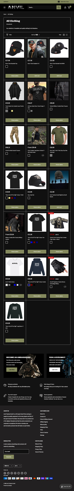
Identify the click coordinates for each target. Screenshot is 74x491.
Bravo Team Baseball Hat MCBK (57, 63)
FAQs (41, 430)
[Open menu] (4, 7)
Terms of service (44, 432)
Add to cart (37, 76)
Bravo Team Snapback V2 (33, 63)
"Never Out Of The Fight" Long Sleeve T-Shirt (15, 327)
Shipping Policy (44, 427)
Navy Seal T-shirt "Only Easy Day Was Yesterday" (58, 151)
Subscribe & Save (65, 1)
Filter (10, 35)
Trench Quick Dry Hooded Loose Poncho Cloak (15, 107)
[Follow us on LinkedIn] (22, 473)
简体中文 (7, 466)
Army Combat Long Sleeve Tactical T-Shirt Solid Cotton (36, 151)
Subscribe (8, 457)
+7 (65, 286)
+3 (20, 285)
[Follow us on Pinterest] (15, 473)
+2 (42, 155)
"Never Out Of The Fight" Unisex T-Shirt (14, 195)
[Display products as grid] (64, 35)
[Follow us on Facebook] (5, 473)
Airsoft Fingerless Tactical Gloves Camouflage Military (57, 282)
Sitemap (42, 435)
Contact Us (42, 416)
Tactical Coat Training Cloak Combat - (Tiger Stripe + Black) (58, 238)
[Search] (58, 7)
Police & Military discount (46, 419)
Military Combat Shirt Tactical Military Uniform (14, 238)
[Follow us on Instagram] (11, 473)
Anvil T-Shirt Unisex (10, 282)
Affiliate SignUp (44, 422)
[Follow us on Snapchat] (25, 473)
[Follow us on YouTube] (18, 473)
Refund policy (43, 424)
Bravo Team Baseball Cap (11, 63)
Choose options (14, 76)
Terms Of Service (39, 452)
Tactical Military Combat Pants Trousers (59, 106)
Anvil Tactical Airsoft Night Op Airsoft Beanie (58, 195)
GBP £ (16, 466)
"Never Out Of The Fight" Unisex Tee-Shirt (36, 238)
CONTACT (6, 1)
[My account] (65, 7)
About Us (42, 414)
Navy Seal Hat (31, 195)
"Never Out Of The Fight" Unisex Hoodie (37, 282)
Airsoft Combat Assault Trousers (13, 150)
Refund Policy (38, 444)
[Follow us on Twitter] (8, 473)
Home (5, 14)
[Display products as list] (67, 35)
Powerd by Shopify (8, 485)
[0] (69, 7)
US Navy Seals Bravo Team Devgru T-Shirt (36, 107)
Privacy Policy (38, 449)
